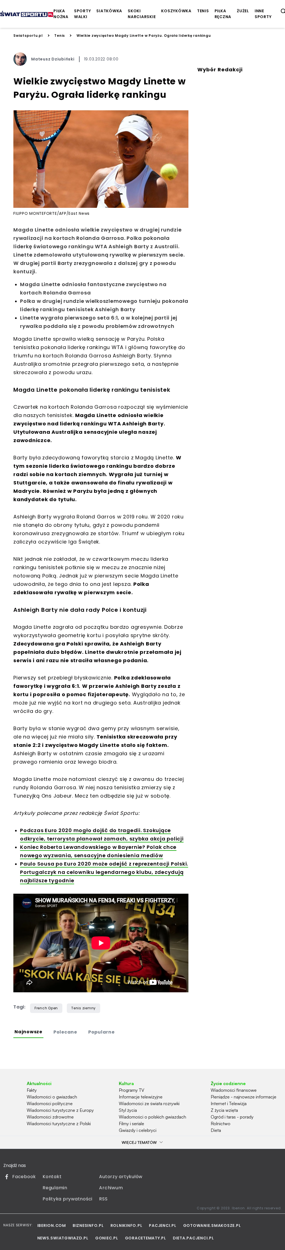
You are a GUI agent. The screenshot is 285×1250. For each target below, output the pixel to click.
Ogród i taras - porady (232, 1117)
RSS (103, 1199)
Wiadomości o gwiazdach (52, 1097)
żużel (243, 11)
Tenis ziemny (83, 1008)
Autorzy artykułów (120, 1176)
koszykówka (176, 11)
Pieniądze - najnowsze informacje (243, 1097)
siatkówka (109, 11)
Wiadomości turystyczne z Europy (60, 1110)
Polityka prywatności (67, 1199)
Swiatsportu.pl (28, 35)
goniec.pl (106, 1238)
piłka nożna (60, 14)
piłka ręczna (223, 14)
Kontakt (52, 1176)
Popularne (101, 1032)
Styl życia (128, 1110)
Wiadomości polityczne (50, 1103)
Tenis (59, 35)
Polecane (65, 1032)
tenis (203, 11)
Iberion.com (51, 1225)
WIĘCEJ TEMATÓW (139, 1142)
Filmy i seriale (131, 1123)
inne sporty (263, 14)
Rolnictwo (220, 1123)
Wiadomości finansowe (234, 1090)
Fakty (32, 1090)
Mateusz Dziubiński (53, 59)
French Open (46, 1008)
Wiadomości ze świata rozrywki (149, 1103)
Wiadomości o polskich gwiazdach (152, 1117)
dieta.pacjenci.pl (193, 1238)
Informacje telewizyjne (141, 1097)
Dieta (216, 1130)
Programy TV (131, 1090)
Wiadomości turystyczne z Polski (59, 1123)
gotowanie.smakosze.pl (212, 1225)
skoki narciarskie (142, 14)
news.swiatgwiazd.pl (63, 1238)
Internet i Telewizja (229, 1103)
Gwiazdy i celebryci (137, 1130)
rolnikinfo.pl (126, 1225)
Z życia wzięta (224, 1110)
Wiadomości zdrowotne (50, 1117)
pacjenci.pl (162, 1225)
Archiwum (111, 1188)
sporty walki (82, 14)
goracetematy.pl (145, 1238)
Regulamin (55, 1188)
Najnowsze (28, 1032)
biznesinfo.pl (88, 1225)
